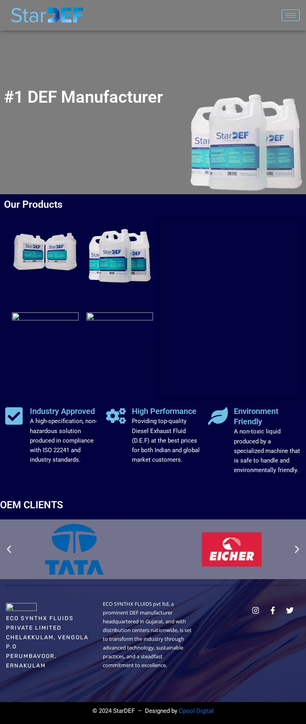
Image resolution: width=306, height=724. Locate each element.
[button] (9, 549)
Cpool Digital (196, 710)
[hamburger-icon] (291, 15)
